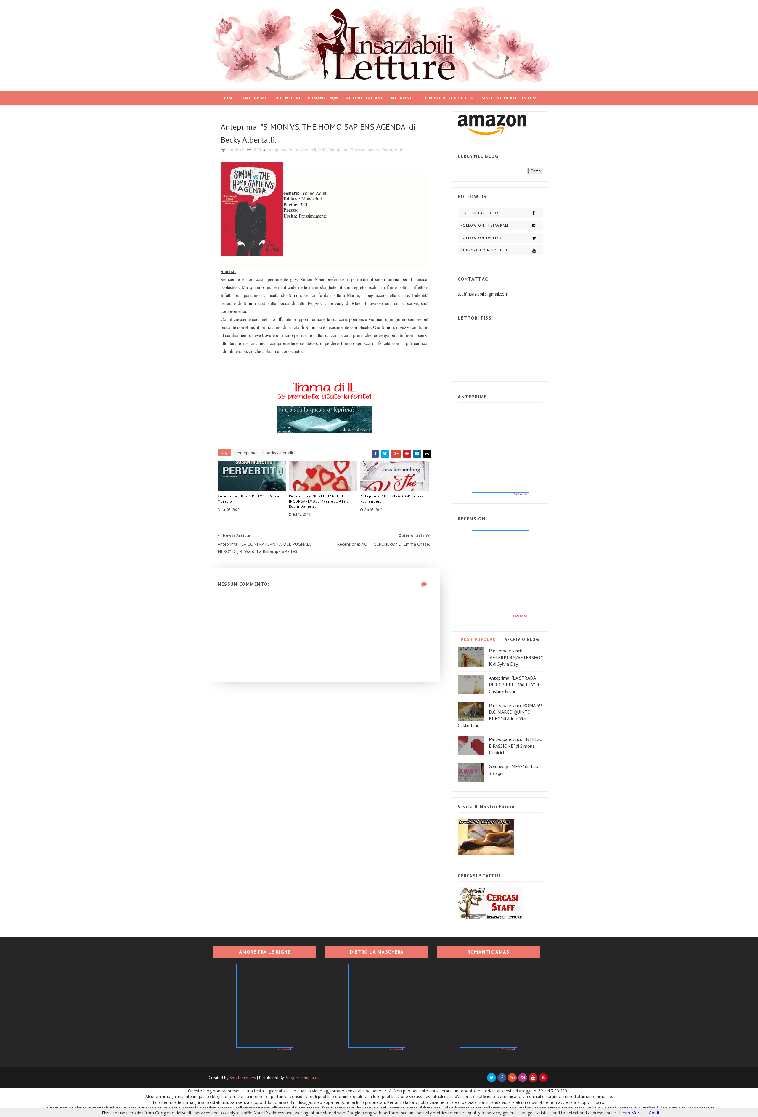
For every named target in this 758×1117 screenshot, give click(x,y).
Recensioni (287, 98)
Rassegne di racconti (506, 98)
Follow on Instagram (484, 225)
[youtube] (533, 1077)
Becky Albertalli (302, 149)
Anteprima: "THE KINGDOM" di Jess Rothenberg (392, 498)
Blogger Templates (302, 1077)
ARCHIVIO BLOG (522, 639)
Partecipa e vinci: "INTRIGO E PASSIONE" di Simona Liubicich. (516, 745)
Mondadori (339, 149)
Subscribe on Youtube (485, 250)
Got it (654, 1113)
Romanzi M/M (323, 98)
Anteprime (254, 98)
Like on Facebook (480, 213)
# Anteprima (245, 452)
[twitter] (491, 1077)
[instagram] (522, 1077)
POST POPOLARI (479, 639)
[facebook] (501, 1077)
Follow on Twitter (481, 238)
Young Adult (392, 149)
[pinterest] (543, 1077)
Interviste (402, 98)
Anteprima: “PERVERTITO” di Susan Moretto (250, 498)
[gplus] (512, 1077)
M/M (322, 149)
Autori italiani (364, 98)
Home (228, 98)
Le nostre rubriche (445, 98)
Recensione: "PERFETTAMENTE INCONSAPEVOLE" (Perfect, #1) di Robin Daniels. (319, 501)
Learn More (630, 1113)
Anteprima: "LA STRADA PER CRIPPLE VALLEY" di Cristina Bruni (514, 684)
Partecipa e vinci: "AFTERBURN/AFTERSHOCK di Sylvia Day (516, 657)
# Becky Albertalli (277, 452)
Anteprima (277, 149)
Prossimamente (365, 149)
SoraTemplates (242, 1077)
